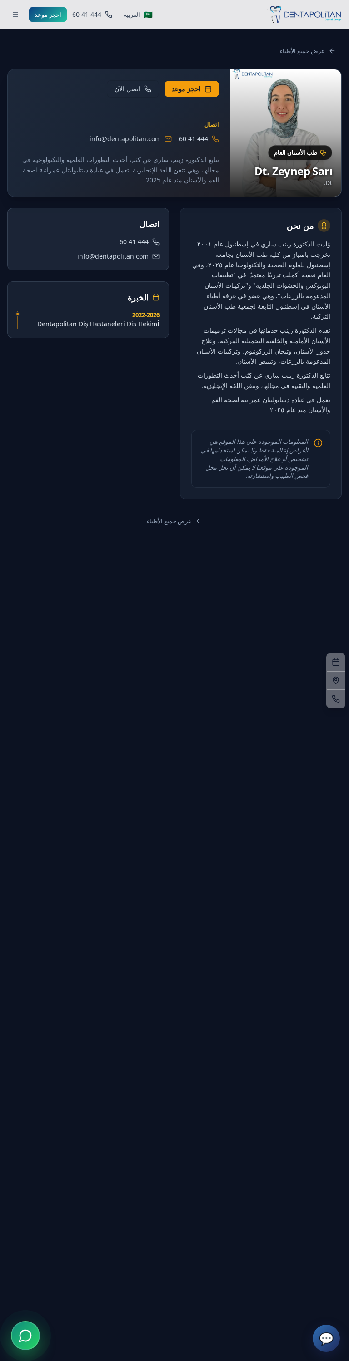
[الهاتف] (336, 699)
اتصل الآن (127, 88)
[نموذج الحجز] (336, 662)
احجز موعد (48, 14)
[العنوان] (336, 681)
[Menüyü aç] (15, 14)
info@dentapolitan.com (125, 138)
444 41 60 (193, 138)
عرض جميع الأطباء (302, 51)
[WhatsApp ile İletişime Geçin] (25, 1335)
